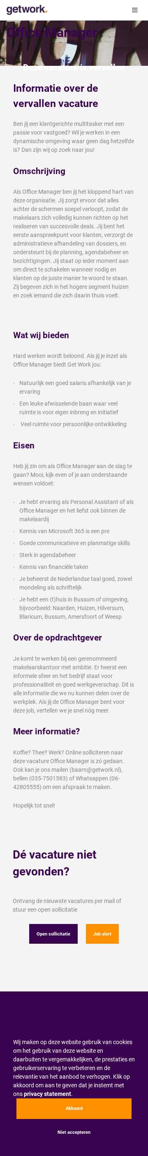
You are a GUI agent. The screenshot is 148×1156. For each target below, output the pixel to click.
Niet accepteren (74, 1132)
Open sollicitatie (53, 934)
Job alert (102, 934)
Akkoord (74, 1108)
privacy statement (47, 1094)
